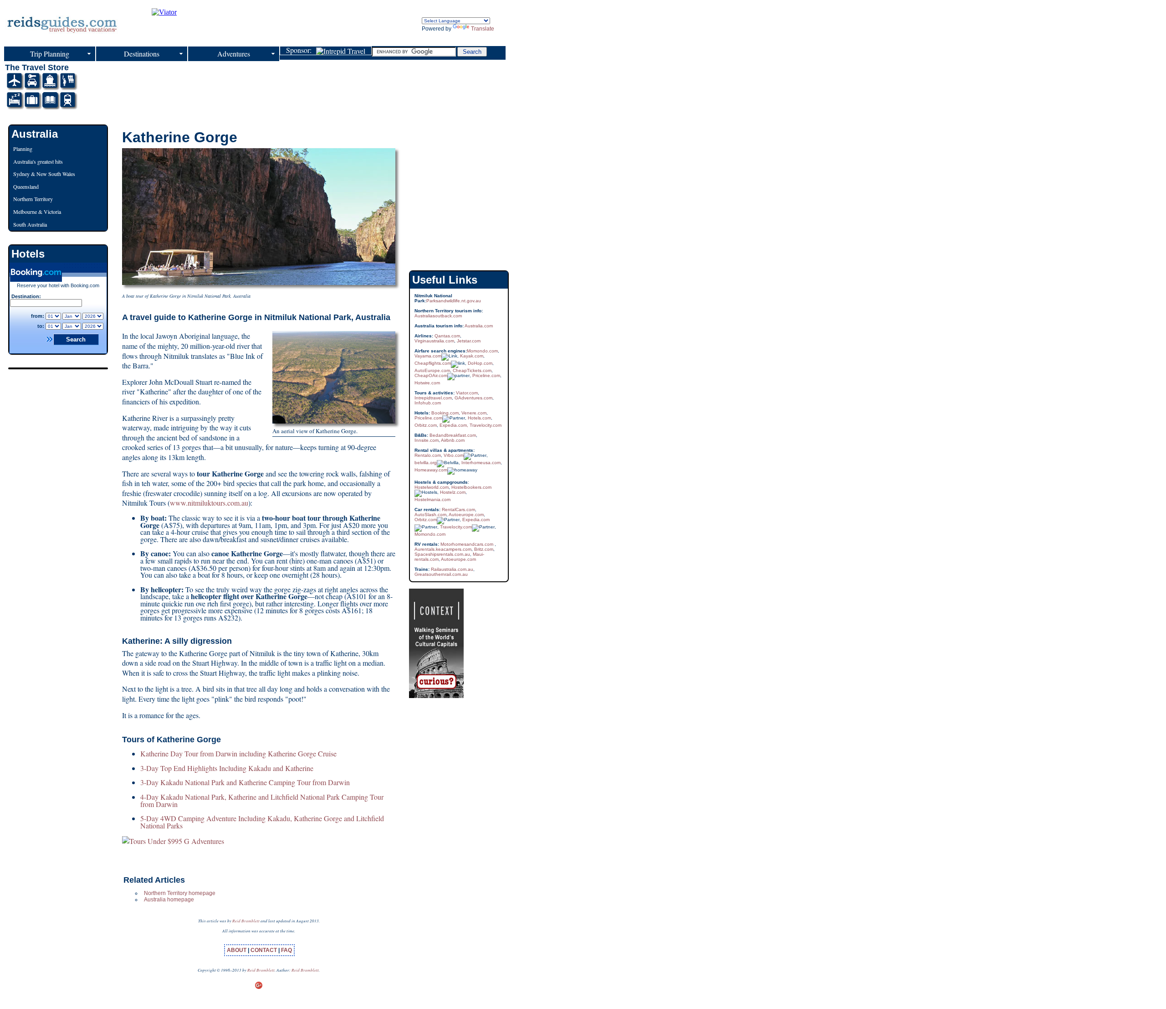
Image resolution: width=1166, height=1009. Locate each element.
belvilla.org (425, 462)
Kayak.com (471, 355)
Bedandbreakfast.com (453, 435)
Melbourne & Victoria (37, 211)
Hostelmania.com (432, 499)
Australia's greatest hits (38, 161)
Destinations (141, 53)
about (237, 950)
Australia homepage (169, 899)
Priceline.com (486, 375)
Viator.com (467, 392)
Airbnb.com (453, 440)
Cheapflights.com (432, 363)
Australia (34, 134)
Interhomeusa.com (481, 462)
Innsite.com (426, 440)
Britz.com (483, 549)
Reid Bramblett (246, 920)
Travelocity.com (485, 425)
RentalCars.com (457, 509)
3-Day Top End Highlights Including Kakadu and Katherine (226, 768)
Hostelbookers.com (471, 487)
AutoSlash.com (430, 514)
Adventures (233, 53)
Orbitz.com (425, 425)
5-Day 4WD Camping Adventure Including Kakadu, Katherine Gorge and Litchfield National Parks (262, 821)
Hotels (28, 254)
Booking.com (445, 412)
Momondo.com (482, 350)
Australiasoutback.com (438, 315)
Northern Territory (33, 198)
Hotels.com (479, 417)
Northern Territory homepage (179, 893)
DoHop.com (480, 363)
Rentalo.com (427, 455)
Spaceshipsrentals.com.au (442, 554)
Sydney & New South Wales (44, 173)
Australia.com (479, 325)
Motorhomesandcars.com (466, 544)
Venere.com (473, 412)
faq (286, 950)
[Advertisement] (279, 83)
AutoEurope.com (432, 370)
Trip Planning (49, 53)
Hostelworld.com (431, 487)
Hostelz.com (452, 492)
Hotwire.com (427, 382)
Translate (482, 29)
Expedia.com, (455, 425)
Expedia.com (476, 519)
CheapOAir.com (430, 375)
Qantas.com (447, 335)
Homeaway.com (430, 469)
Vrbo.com (454, 455)
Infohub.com (427, 402)
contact (264, 950)
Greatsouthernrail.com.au (441, 574)
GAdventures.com (473, 397)
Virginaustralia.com (434, 340)
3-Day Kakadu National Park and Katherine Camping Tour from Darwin (245, 782)
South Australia (30, 224)
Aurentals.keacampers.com (442, 549)
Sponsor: (301, 51)
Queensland (26, 186)
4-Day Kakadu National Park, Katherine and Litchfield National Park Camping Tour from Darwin (262, 800)
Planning (22, 148)
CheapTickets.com (472, 370)
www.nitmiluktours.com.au (209, 502)
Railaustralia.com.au (451, 569)
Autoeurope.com (466, 514)
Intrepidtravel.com (433, 397)
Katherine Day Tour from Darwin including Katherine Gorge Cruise (238, 753)
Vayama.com (427, 355)
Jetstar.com (469, 340)
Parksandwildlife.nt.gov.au (453, 300)
